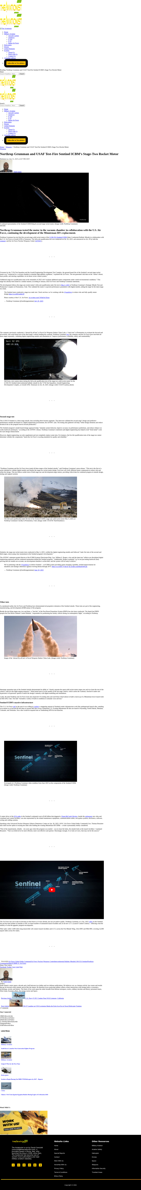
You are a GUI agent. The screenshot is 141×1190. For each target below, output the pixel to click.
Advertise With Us (60, 1164)
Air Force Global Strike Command (19, 961)
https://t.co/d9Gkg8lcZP (16, 294)
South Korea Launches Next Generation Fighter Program (17, 1048)
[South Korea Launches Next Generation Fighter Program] (6, 1043)
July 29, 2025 (38, 301)
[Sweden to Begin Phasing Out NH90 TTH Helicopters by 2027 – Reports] (6, 1073)
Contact (57, 1157)
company (3, 241)
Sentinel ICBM (12, 963)
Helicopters (4, 1075)
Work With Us (58, 1161)
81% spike (17, 816)
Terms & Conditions (60, 1172)
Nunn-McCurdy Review (69, 816)
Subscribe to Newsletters (16, 63)
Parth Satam (17, 172)
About (56, 1149)
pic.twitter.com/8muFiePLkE (78, 566)
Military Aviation (6, 1044)
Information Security (98, 1168)
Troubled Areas (97, 1172)
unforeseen (88, 816)
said (14, 706)
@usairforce (68, 292)
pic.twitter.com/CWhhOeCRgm (39, 297)
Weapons (3, 149)
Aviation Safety (97, 1149)
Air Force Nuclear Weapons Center (42, 961)
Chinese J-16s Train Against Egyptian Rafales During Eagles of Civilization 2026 (24, 1094)
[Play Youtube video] (52, 890)
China (3, 1090)
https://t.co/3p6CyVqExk (60, 566)
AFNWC (38, 241)
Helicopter (95, 1153)
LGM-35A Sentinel (81, 961)
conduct (36, 706)
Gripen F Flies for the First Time (10, 1064)
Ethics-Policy (58, 1176)
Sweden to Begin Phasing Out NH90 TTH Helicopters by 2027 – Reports (22, 1079)
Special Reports (59, 1153)
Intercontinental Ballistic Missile (64, 961)
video (90, 921)
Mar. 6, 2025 (65, 285)
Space (94, 1161)
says (67, 334)
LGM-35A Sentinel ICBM (58, 237)
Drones (94, 1157)
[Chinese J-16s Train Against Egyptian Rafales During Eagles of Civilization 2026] (6, 1089)
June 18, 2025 (39, 570)
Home (56, 1145)
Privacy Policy (59, 1168)
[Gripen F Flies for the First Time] (6, 1058)
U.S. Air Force (21, 963)
